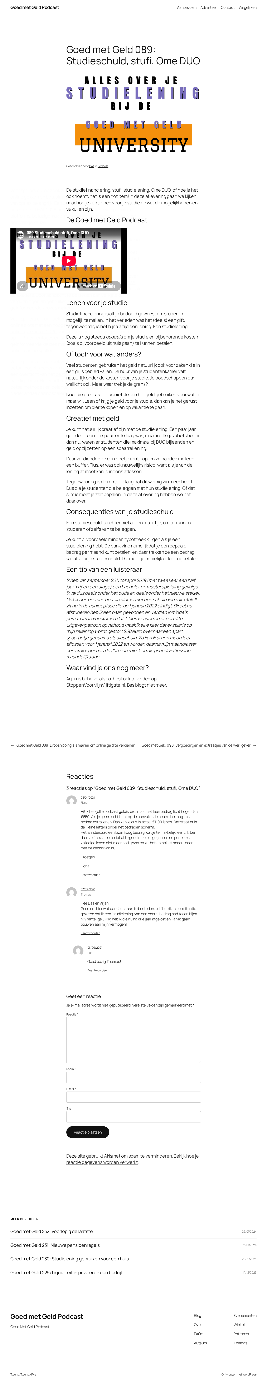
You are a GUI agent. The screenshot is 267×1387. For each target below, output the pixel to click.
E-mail (71, 1089)
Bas (91, 166)
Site (68, 1108)
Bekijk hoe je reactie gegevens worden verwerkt (132, 1159)
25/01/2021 (88, 797)
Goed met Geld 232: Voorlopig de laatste (51, 1231)
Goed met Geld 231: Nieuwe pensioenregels (55, 1245)
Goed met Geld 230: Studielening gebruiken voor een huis (69, 1258)
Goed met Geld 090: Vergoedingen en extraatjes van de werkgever (196, 745)
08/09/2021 (94, 947)
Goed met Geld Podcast (34, 7)
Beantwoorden (90, 875)
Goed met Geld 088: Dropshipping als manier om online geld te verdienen (75, 745)
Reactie (72, 1014)
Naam (71, 1069)
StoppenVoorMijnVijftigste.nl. (96, 685)
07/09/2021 (88, 889)
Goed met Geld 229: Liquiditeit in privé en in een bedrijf (66, 1272)
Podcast (103, 166)
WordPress (250, 1374)
